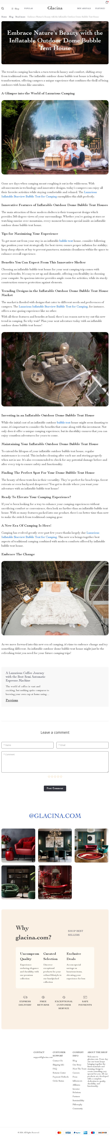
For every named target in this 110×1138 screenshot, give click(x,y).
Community (78, 1109)
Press (75, 1077)
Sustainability (78, 1101)
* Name (7, 745)
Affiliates (76, 1085)
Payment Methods (61, 1077)
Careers (76, 1073)
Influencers (77, 1081)
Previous (12, 700)
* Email (62, 745)
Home (4, 17)
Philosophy (77, 1105)
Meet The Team (80, 1069)
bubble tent (66, 241)
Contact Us (58, 1061)
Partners (76, 1097)
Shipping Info (58, 1065)
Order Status (58, 1081)
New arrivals (84, 9)
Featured (100, 9)
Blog (11, 17)
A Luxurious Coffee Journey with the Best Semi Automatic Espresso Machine (25, 677)
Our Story (77, 1065)
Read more (20, 17)
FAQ (55, 1069)
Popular (28, 9)
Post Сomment (55, 788)
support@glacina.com (43, 1057)
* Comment (9, 754)
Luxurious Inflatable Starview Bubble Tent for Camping (53, 306)
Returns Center (59, 1073)
